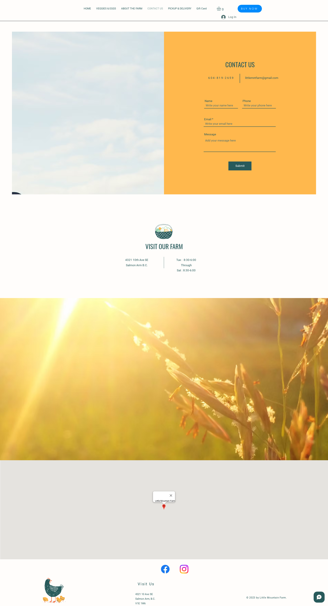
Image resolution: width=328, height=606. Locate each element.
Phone (247, 101)
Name (208, 101)
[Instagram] (184, 569)
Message (210, 134)
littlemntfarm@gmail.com (261, 78)
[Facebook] (165, 569)
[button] (221, 9)
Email (207, 119)
